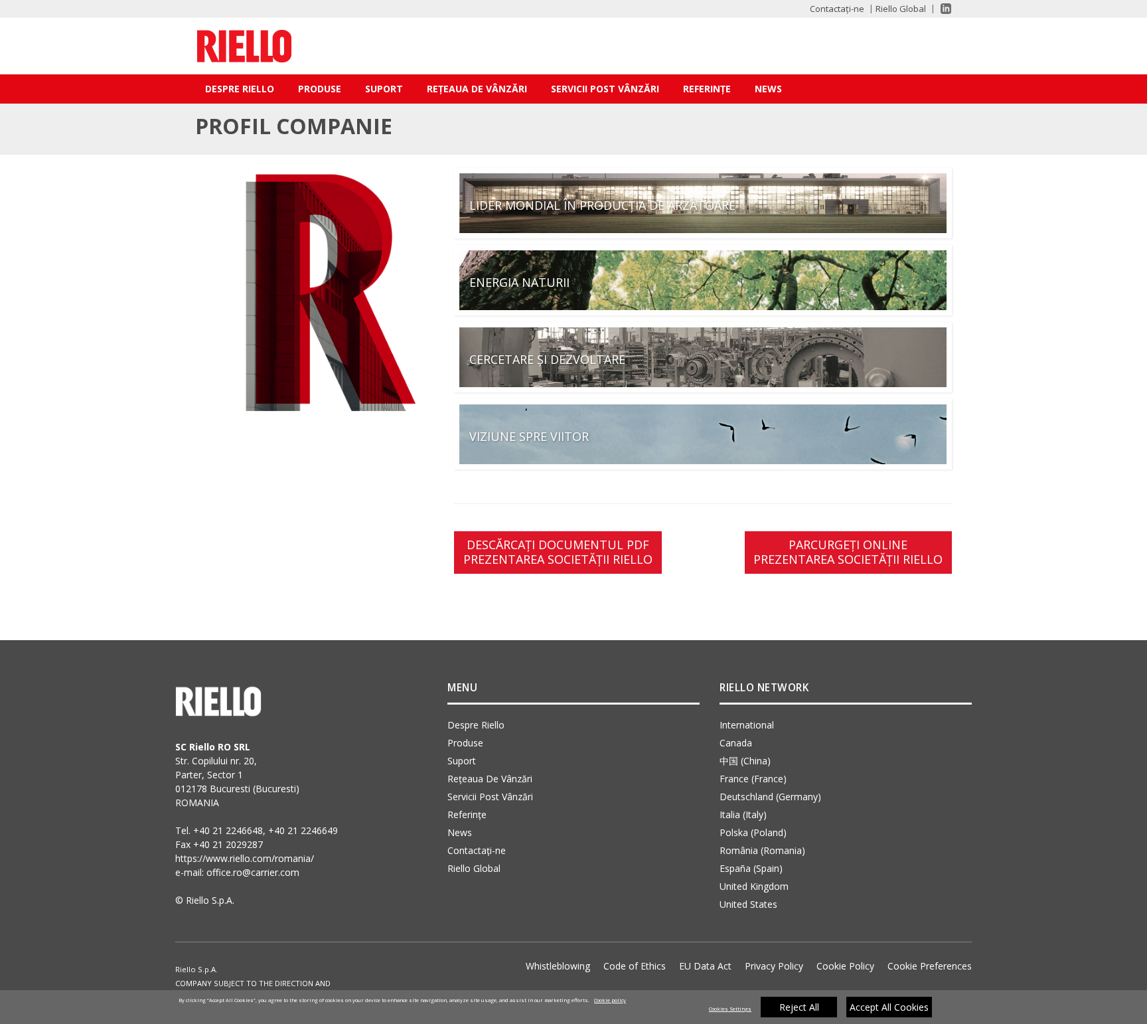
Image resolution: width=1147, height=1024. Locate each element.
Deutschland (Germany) (770, 796)
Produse (319, 88)
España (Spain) (751, 868)
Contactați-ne (837, 9)
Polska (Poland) (753, 832)
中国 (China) (745, 760)
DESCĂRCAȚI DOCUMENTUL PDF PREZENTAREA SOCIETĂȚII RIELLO (557, 552)
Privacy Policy (774, 966)
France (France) (753, 778)
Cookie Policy (845, 966)
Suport (384, 88)
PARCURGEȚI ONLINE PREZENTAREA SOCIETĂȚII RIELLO (848, 552)
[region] (573, 1007)
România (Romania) (762, 850)
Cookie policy (610, 1000)
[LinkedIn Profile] (940, 8)
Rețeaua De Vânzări (477, 88)
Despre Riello (239, 88)
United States (748, 904)
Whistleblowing (558, 966)
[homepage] (244, 46)
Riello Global (901, 9)
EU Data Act (705, 966)
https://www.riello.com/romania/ (244, 858)
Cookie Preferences (929, 966)
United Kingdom (754, 886)
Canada (736, 742)
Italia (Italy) (743, 814)
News (768, 88)
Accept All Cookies (889, 1007)
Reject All (799, 1007)
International (747, 725)
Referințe (707, 88)
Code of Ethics (634, 966)
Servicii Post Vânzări (605, 88)
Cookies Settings (730, 1008)
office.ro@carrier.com (252, 872)
